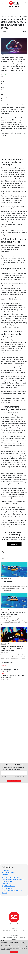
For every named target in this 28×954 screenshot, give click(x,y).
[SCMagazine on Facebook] (11, 924)
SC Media (4, 930)
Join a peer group (22, 937)
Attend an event (16, 937)
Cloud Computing (7, 883)
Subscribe (14, 781)
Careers (20, 930)
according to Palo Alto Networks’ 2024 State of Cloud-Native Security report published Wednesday (13, 68)
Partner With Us (14, 939)
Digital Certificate (7, 888)
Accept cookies (14, 952)
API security (23, 17)
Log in (11, 6)
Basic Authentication (8, 872)
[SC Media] (14, 3)
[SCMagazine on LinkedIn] (17, 924)
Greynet (4, 893)
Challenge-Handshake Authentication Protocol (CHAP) (13, 880)
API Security (5, 870)
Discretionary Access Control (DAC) (12, 890)
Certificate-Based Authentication (11, 877)
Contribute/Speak (9, 937)
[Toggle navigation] (2, 3)
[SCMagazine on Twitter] (14, 924)
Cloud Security (5, 17)
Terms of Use (20, 776)
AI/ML (17, 17)
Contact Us (15, 930)
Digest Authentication (8, 886)
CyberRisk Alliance (9, 930)
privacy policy (22, 948)
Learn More (14, 544)
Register (16, 6)
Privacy (24, 930)
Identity (12, 17)
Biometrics (5, 874)
